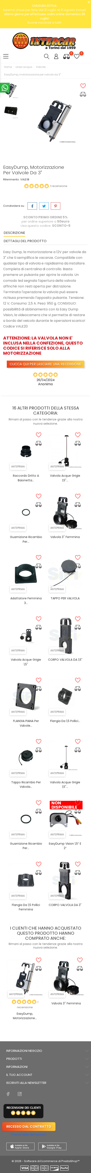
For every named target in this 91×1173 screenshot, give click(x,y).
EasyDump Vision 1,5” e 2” (65, 846)
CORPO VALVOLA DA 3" (65, 905)
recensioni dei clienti (24, 1107)
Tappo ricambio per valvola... (26, 784)
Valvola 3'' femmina (65, 537)
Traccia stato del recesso (28, 1135)
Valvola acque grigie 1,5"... (65, 784)
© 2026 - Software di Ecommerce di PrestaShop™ (46, 1161)
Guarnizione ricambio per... (26, 846)
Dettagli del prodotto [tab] (25, 241)
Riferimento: (11, 179)
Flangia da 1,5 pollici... (65, 721)
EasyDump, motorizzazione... (25, 1016)
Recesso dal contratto (28, 1126)
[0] (66, 56)
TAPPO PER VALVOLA (65, 598)
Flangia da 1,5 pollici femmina (26, 907)
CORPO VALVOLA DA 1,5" (65, 660)
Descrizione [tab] (14, 232)
